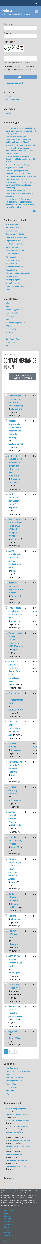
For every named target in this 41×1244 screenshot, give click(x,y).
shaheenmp (16, 408)
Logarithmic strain (13, 240)
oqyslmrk (12, 1031)
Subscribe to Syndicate (4, 1183)
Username (8, 24)
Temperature (11, 263)
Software (7, 1230)
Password (7, 33)
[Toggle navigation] (36, 11)
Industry (7, 1232)
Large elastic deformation (16, 237)
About (6, 1213)
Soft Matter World (13, 339)
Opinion (7, 1227)
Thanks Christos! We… (15, 1154)
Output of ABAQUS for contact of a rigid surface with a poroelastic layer (14, 671)
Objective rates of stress (16, 250)
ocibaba (15, 1019)
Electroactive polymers (15, 322)
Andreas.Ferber (15, 709)
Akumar (36, 746)
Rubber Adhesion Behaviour (13, 897)
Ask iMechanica (12, 1068)
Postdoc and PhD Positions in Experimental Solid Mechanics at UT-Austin (21, 159)
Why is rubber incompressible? (18, 273)
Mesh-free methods (14, 247)
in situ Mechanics (13, 283)
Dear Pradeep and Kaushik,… (17, 1160)
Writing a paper (12, 276)
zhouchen (15, 919)
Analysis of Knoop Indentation (14, 724)
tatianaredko (14, 800)
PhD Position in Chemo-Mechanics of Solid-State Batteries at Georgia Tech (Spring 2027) (21, 131)
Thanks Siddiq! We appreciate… (19, 1140)
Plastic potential (12, 253)
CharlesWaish (14, 1038)
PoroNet (9, 332)
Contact (7, 1216)
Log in (8, 113)
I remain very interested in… (17, 1126)
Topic (7, 390)
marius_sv (16, 621)
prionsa (14, 507)
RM (12, 684)
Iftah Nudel (16, 825)
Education (8, 1221)
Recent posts (9, 1210)
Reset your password (14, 83)
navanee (15, 539)
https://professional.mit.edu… (18, 1120)
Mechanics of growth (14, 244)
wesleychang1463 (16, 444)
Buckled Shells (12, 313)
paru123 (15, 847)
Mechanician (8, 1224)
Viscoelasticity (12, 270)
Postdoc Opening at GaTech (17, 170)
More (35, 211)
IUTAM (8, 326)
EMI (7, 319)
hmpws (14, 649)
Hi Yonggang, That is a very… (17, 1166)
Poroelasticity (11, 257)
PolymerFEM (11, 329)
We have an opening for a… (17, 1108)
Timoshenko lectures (14, 266)
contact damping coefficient (13, 790)
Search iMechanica (13, 99)
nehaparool (16, 750)
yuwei (14, 882)
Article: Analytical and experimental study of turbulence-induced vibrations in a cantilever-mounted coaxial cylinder (20, 149)
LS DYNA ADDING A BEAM (12, 934)
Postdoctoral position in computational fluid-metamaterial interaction (20, 193)
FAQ (7, 1093)
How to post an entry (14, 1080)
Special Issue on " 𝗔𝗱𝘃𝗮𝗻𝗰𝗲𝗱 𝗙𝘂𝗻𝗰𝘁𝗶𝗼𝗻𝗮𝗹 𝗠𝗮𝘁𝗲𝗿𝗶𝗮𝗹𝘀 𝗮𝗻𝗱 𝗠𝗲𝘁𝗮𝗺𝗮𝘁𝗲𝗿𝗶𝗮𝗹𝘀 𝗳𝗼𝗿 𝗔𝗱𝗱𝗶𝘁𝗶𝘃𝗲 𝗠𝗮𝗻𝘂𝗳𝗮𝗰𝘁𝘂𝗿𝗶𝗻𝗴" (20, 203)
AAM (7, 303)
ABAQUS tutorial (12, 227)
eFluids (9, 345)
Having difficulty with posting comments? (18, 1072)
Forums (13, 354)
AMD (8, 306)
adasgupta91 (14, 944)
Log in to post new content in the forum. (22, 376)
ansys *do (13, 915)
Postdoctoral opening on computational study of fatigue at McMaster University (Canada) (19, 139)
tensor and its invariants (15, 286)
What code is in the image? (14, 55)
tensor (8, 289)
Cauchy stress (11, 231)
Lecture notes (11, 1087)
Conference (8, 1235)
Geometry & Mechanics (15, 234)
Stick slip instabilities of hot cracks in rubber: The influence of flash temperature (15, 465)
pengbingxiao (14, 972)
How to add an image (14, 1077)
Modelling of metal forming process (15, 840)
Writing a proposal (13, 279)
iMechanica (7, 11)
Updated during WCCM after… (18, 1114)
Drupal (3, 1198)
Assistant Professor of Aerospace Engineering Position (19, 166)
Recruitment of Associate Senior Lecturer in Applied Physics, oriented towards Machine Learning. (21, 176)
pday (13, 570)
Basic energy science (14, 309)
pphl (13, 775)
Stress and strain (12, 260)
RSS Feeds (10, 1090)
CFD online (10, 316)
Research (7, 1219)
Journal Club (11, 1084)
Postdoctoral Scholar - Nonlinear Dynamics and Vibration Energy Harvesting (19, 185)
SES (7, 335)
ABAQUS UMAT (12, 224)
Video (6, 1241)
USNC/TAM (10, 342)
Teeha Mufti (16, 596)
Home (6, 354)
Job (5, 1238)
